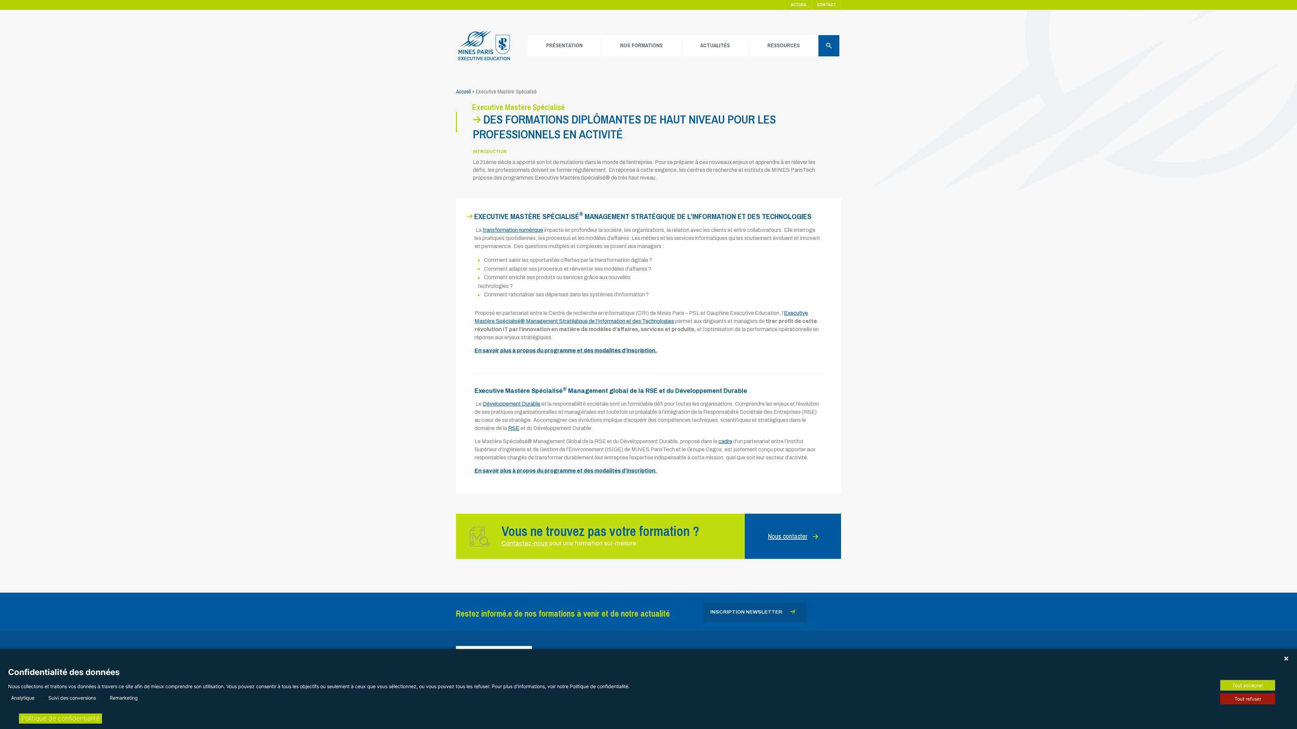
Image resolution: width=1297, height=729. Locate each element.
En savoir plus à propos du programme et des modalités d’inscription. (566, 350)
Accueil (799, 4)
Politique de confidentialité (60, 718)
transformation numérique (513, 230)
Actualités (715, 45)
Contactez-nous (525, 543)
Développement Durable (511, 404)
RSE (513, 428)
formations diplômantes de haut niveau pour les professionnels (624, 126)
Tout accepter (1247, 685)
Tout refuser (1248, 699)
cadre (725, 441)
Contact (826, 4)
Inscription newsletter (746, 612)
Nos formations (641, 45)
